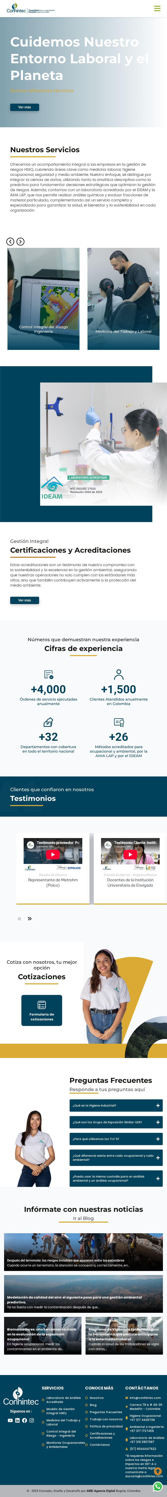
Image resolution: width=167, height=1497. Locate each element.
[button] (10, 242)
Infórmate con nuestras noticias (83, 1209)
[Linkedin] (17, 1420)
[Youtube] (10, 1420)
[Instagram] (32, 1420)
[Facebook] (24, 1420)
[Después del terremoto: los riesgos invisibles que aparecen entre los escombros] (83, 1252)
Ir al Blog (83, 1218)
